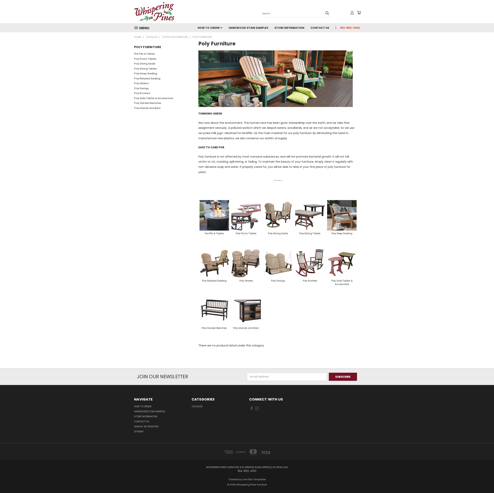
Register (153, 426)
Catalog (197, 406)
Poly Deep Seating (145, 73)
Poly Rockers (142, 93)
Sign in (138, 426)
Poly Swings (141, 88)
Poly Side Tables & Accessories (153, 98)
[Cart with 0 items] (359, 12)
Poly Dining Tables (145, 68)
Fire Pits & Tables (144, 54)
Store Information (289, 28)
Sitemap (138, 431)
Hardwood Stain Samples (248, 28)
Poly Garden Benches (147, 103)
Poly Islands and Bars (147, 108)
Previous (484, 481)
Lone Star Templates (254, 479)
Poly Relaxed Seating (147, 78)
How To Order (209, 28)
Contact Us (319, 28)
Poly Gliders (141, 83)
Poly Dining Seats (144, 63)
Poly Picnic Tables (145, 59)
